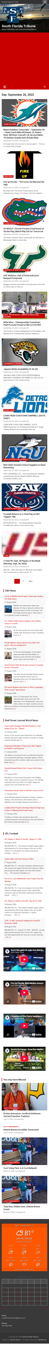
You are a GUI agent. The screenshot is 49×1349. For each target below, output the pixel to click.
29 (31, 1303)
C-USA (6, 555)
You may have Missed (14, 1079)
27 (18, 1303)
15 (31, 1294)
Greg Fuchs (8, 176)
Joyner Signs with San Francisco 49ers (19, 839)
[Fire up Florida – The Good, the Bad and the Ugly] (24, 165)
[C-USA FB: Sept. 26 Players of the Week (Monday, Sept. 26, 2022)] (24, 544)
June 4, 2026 (8, 1133)
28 (24, 1303)
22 (31, 1299)
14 (24, 1294)
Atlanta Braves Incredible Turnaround (21, 1129)
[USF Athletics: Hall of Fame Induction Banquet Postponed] (24, 258)
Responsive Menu (45, 2)
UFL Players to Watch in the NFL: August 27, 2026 (23, 923)
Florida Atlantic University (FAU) (17, 508)
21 (24, 1299)
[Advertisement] (24, 58)
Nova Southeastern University (16, 459)
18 (5, 1299)
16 (37, 1294)
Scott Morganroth (11, 1108)
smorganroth (24, 141)
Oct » (45, 1309)
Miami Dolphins (10, 124)
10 (44, 1290)
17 (44, 1294)
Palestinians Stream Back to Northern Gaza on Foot (24, 771)
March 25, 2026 (8, 1212)
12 (11, 1294)
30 (37, 1303)
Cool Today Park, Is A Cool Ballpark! (20, 1168)
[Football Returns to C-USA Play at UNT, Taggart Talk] (24, 497)
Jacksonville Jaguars (13, 364)
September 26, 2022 (10, 141)
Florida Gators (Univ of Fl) (14, 223)
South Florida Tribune (19, 26)
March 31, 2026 (8, 1171)
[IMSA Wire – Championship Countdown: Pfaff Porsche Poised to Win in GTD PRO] (24, 305)
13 (18, 1294)
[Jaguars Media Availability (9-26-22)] (24, 352)
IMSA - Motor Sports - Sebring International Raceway (21, 316)
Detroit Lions (9, 410)
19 (11, 1299)
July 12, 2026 (8, 1119)
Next (30, 581)
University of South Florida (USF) (17, 270)
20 (18, 1299)
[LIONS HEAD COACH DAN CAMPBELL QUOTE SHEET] (24, 399)
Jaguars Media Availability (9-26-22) (20, 369)
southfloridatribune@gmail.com (13, 1318)
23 (37, 1299)
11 (5, 1294)
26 (11, 1303)
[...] (19, 610)
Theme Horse (15, 1340)
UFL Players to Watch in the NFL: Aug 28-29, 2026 (23, 881)
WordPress (42, 1340)
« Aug (4, 1309)
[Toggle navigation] (5, 87)
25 (5, 1303)
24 (44, 1299)
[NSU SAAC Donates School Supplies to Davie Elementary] (24, 448)
